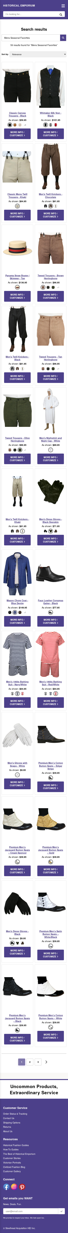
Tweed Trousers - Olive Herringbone (17, 439)
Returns (7, 1126)
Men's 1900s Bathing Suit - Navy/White (17, 683)
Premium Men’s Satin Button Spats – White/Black (50, 934)
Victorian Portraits (12, 1162)
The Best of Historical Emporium (19, 1153)
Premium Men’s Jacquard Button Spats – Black (17, 1018)
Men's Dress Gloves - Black (17, 932)
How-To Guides (11, 1149)
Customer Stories (12, 1158)
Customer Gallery (12, 1171)
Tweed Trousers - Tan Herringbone (50, 358)
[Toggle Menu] (62, 5)
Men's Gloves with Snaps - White (17, 764)
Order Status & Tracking (15, 1113)
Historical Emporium (19, 5)
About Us (7, 1131)
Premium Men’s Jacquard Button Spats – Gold (50, 850)
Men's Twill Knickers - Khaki (17, 520)
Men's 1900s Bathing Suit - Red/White (50, 683)
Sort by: (5, 54)
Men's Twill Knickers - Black (17, 358)
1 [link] (21, 1061)
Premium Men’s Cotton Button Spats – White (50, 1016)
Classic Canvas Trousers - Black (17, 114)
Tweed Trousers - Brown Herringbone (51, 277)
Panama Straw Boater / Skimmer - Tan (17, 277)
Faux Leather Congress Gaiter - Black (50, 602)
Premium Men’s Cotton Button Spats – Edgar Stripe (50, 765)
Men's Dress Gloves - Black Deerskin (50, 520)
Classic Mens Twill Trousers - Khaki (17, 195)
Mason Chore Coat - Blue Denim (17, 602)
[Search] (63, 38)
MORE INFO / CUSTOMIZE (17, 134)
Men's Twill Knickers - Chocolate (50, 195)
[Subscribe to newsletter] (61, 1211)
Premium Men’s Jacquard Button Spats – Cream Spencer (17, 850)
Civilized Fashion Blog (14, 1167)
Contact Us (8, 1118)
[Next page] (46, 1062)
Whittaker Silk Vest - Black (50, 114)
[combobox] (30, 38)
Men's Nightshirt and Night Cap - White (50, 439)
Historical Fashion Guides (16, 1145)
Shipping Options (11, 1122)
